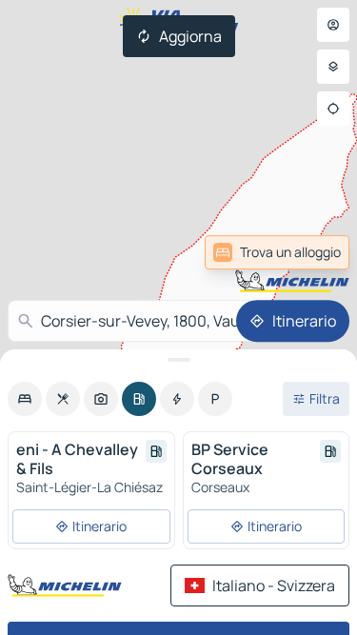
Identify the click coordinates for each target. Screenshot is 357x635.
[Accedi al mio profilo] (333, 25)
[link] (277, 252)
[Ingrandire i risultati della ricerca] (178, 359)
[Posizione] (333, 108)
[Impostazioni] (333, 67)
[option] (25, 399)
